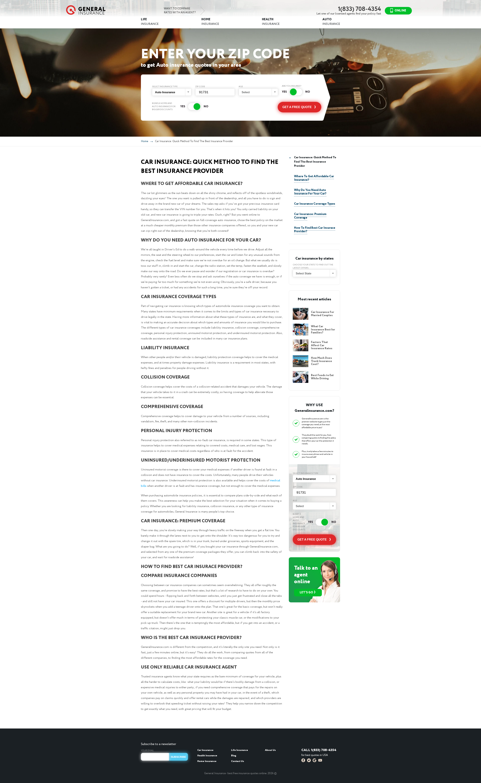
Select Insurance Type (165, 86)
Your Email (147, 750)
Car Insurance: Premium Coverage (310, 216)
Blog (233, 755)
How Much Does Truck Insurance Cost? (321, 361)
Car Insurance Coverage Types (314, 204)
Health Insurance (207, 755)
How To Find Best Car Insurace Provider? (314, 230)
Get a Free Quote (297, 107)
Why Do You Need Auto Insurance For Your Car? (310, 192)
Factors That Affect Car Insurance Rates (321, 345)
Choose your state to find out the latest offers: (313, 266)
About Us (270, 750)
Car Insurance (205, 750)
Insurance (150, 21)
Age (241, 86)
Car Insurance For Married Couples (322, 313)
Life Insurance (239, 750)
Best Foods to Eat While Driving (322, 377)
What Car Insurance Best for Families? (323, 329)
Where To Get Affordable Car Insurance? (314, 178)
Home (144, 141)
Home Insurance (206, 761)
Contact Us (237, 761)
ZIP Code (200, 86)
